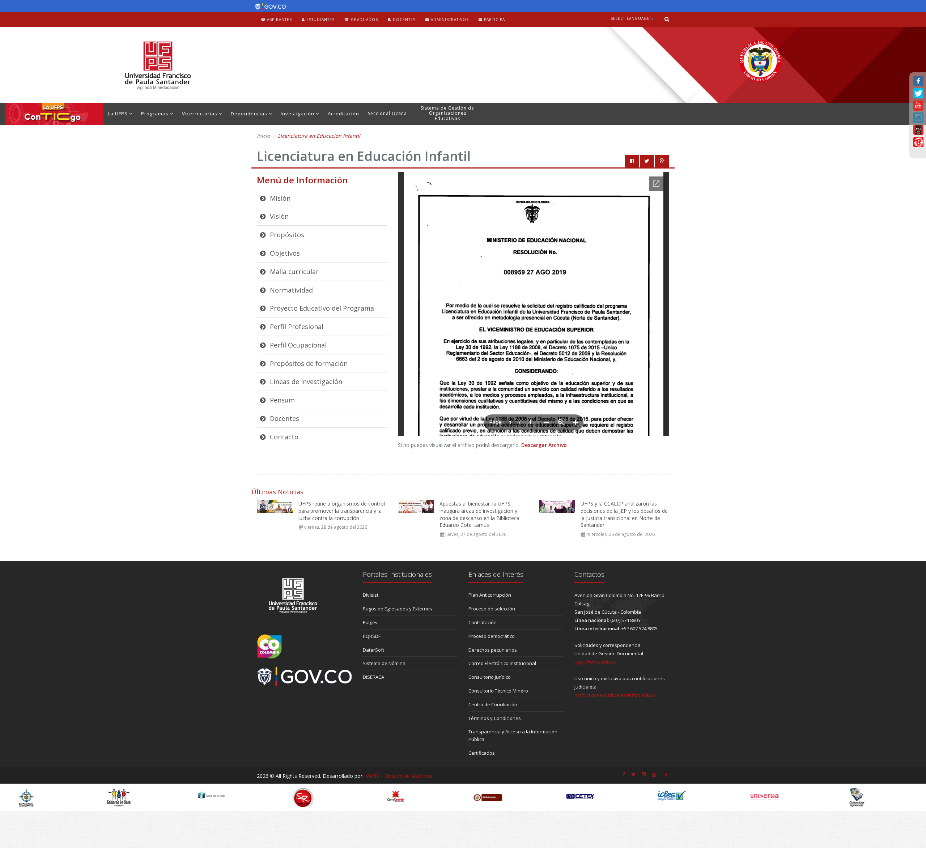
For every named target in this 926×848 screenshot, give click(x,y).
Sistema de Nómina (384, 663)
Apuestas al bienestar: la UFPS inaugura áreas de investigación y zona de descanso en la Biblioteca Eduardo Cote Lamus (479, 514)
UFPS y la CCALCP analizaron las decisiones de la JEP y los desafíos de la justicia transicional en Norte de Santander (624, 514)
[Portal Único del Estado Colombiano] (268, 6)
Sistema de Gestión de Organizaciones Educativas (447, 113)
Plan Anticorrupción (489, 595)
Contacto (283, 436)
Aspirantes (279, 19)
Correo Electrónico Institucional (502, 663)
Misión (279, 198)
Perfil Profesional (295, 326)
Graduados (363, 19)
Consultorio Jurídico (489, 677)
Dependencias (250, 113)
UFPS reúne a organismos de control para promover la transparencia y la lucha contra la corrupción (341, 510)
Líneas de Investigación (305, 381)
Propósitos (286, 234)
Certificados (481, 753)
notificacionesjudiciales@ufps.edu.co (615, 695)
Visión (278, 216)
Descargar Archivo (544, 445)
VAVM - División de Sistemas (399, 775)
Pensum (281, 400)
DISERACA (373, 677)
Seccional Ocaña (387, 113)
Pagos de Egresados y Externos (397, 608)
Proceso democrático (491, 636)
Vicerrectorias (200, 113)
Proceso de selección (491, 608)
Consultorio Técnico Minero (498, 690)
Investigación (298, 113)
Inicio (263, 135)
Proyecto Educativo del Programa (321, 308)
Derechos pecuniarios (492, 650)
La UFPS (118, 113)
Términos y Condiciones (494, 718)
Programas (155, 113)
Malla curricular (293, 271)
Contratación (482, 622)
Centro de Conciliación (492, 704)
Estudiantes (320, 19)
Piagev (370, 622)
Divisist (370, 595)
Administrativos (449, 19)
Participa (494, 19)
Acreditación (343, 113)
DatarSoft (373, 650)
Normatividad (290, 290)
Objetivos (284, 253)
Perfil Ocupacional (297, 345)
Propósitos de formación (308, 363)
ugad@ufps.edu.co (595, 662)
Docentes (403, 19)
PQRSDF (372, 636)
